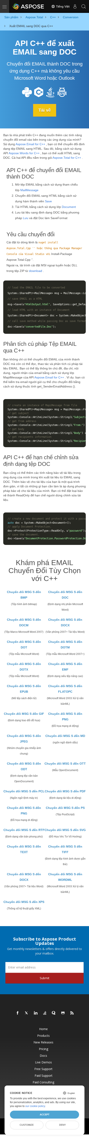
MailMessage (29, 190)
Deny (62, 1125)
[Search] (83, 6)
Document (69, 207)
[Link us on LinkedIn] (36, 1013)
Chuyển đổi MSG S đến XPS (23, 902)
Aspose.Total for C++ (66, 157)
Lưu (25, 218)
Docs (43, 1056)
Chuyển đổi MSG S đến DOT (24, 644)
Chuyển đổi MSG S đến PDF (65, 791)
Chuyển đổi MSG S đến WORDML (65, 876)
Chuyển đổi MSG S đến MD (65, 736)
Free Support (43, 1069)
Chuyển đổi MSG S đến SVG (65, 830)
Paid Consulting (43, 1082)
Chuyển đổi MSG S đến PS (65, 808)
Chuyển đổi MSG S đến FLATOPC (65, 688)
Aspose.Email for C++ (30, 144)
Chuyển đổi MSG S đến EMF (65, 666)
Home (43, 1029)
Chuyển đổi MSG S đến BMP (24, 594)
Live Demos (43, 1062)
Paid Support (43, 1075)
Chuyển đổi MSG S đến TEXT (24, 849)
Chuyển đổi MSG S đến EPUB (24, 688)
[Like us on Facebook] (18, 1013)
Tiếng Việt (62, 6)
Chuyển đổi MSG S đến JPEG (24, 738)
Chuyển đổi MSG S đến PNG (65, 716)
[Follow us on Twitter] (27, 1013)
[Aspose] (28, 6)
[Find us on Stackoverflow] (45, 1013)
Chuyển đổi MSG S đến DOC (65, 594)
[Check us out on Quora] (54, 1013)
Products (43, 1036)
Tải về (44, 110)
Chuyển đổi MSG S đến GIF (24, 713)
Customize (27, 1125)
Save (48, 201)
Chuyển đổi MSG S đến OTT (65, 763)
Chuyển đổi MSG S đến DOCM (24, 622)
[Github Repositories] (63, 1013)
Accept (44, 1114)
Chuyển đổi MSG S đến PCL (23, 791)
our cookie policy (35, 1106)
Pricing (43, 1049)
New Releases (43, 1042)
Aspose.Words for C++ (24, 153)
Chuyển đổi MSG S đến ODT (24, 766)
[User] (75, 6)
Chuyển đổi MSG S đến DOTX (24, 666)
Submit (44, 978)
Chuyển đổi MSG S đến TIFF (65, 849)
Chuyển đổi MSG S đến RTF (23, 830)
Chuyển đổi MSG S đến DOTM (65, 644)
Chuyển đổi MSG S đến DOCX (65, 622)
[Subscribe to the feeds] (72, 1013)
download (35, 271)
